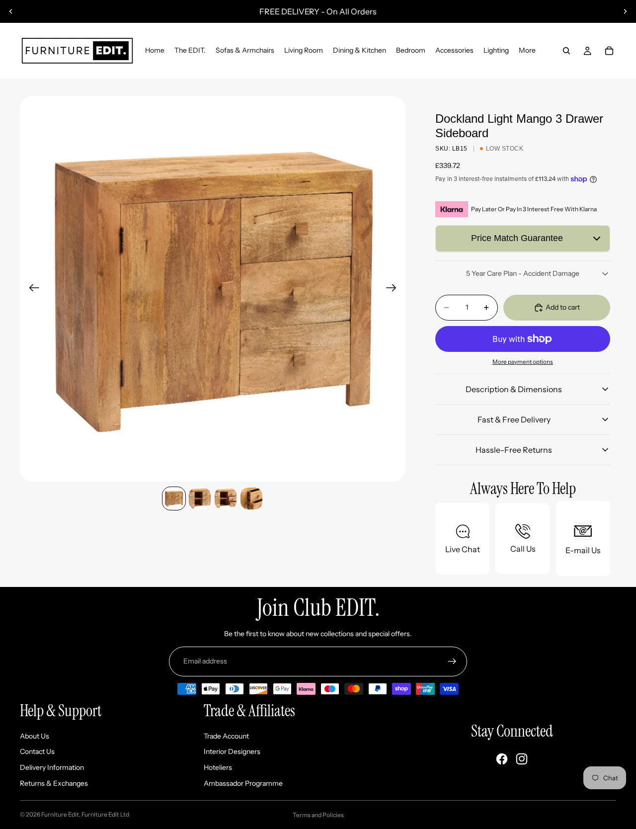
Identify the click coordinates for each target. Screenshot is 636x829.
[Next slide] (625, 11)
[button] (522, 238)
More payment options (522, 361)
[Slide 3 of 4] (226, 498)
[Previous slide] (11, 11)
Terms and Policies (318, 815)
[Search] (566, 51)
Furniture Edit (60, 814)
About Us (34, 736)
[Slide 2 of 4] (200, 498)
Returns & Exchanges (54, 783)
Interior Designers (232, 751)
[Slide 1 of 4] (174, 498)
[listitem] (527, 50)
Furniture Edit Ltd (105, 814)
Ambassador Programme (243, 783)
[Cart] (609, 51)
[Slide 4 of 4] (251, 498)
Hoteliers (218, 767)
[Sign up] (452, 661)
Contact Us (37, 751)
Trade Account (226, 736)
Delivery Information (52, 767)
